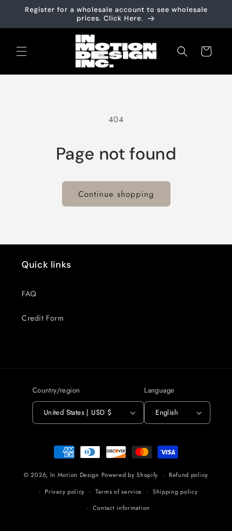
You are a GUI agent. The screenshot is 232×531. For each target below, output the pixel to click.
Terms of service (118, 491)
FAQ (29, 293)
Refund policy (188, 474)
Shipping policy (175, 491)
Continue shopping (116, 194)
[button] (21, 51)
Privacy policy (65, 491)
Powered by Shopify (130, 474)
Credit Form (43, 318)
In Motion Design (74, 474)
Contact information (121, 507)
